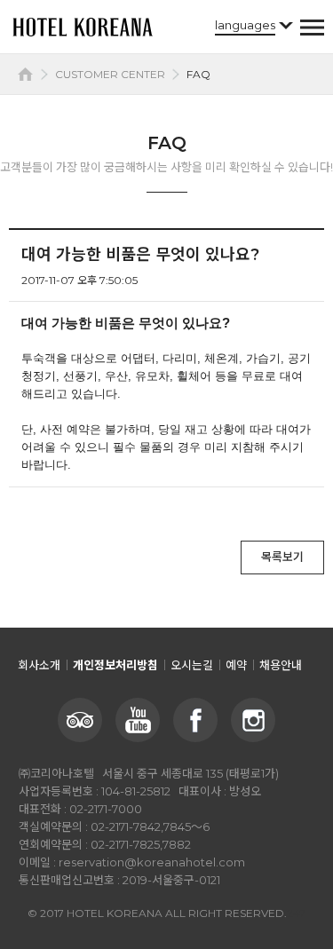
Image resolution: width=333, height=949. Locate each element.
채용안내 (280, 665)
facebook (195, 720)
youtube (137, 720)
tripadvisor (80, 720)
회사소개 (39, 665)
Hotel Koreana (83, 26)
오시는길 (191, 665)
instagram (253, 720)
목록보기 (282, 557)
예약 (236, 665)
